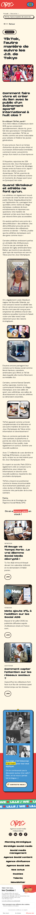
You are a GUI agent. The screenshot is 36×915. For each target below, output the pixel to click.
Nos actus (14, 14)
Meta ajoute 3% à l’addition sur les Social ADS (18, 614)
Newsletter (18, 882)
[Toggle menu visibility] (30, 4)
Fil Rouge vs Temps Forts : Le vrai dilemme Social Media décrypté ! (17, 552)
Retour (11, 24)
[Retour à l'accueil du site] (7, 4)
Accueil (5, 14)
